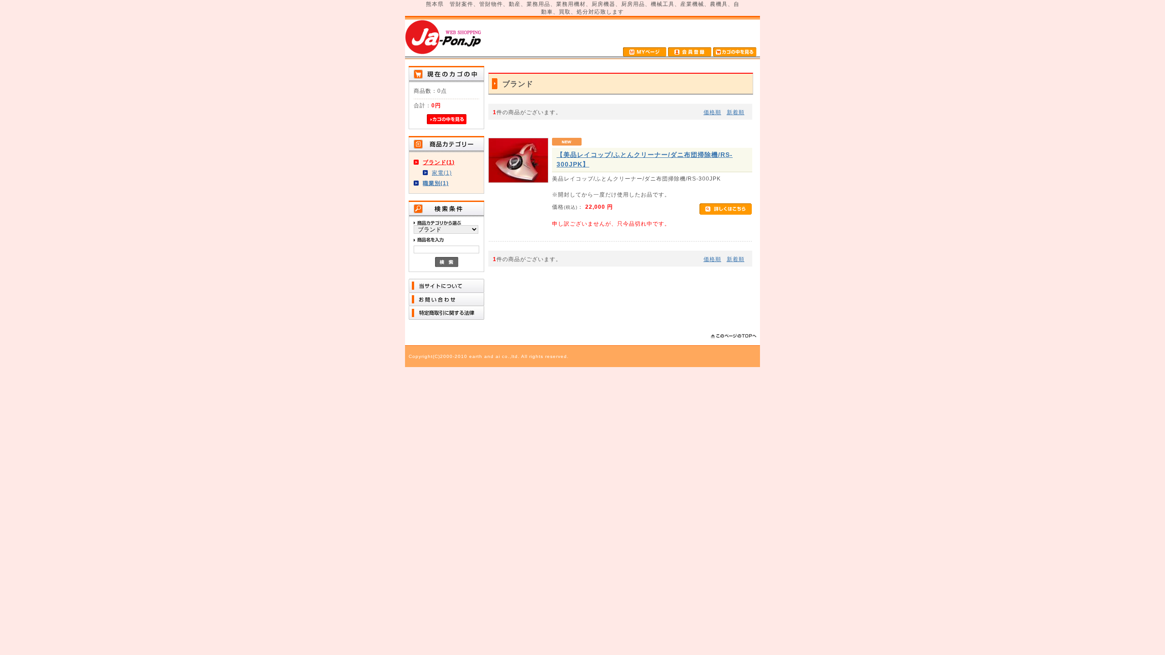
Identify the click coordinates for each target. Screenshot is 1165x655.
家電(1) (442, 173)
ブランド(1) (439, 162)
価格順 (712, 112)
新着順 (736, 112)
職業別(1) (436, 183)
